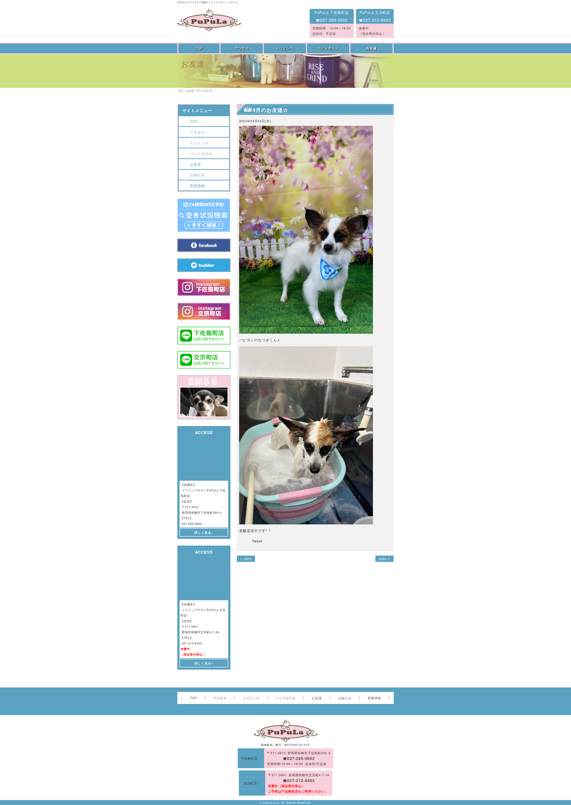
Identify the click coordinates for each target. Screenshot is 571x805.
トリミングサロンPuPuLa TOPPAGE (209, 20)
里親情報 (197, 185)
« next (245, 558)
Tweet (257, 541)
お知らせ (197, 175)
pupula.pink (271, 802)
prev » (384, 558)
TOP (199, 48)
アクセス (242, 48)
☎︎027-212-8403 (375, 20)
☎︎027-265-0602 (332, 20)
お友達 (372, 48)
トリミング (285, 48)
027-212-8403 (192, 643)
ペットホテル (328, 48)
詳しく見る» (203, 532)
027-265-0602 (192, 523)
